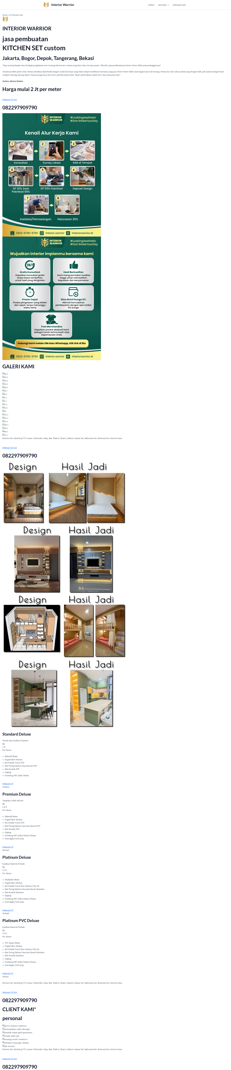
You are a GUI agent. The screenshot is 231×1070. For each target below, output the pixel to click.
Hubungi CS (7, 783)
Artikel (151, 5)
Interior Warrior (62, 5)
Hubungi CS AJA (9, 99)
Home (5, 15)
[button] (168, 5)
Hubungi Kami (179, 5)
